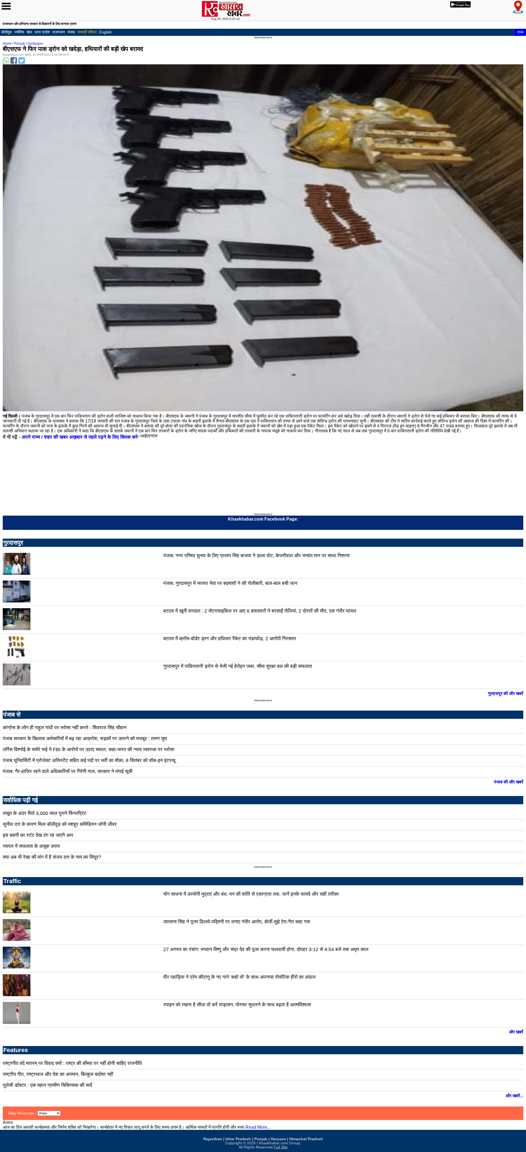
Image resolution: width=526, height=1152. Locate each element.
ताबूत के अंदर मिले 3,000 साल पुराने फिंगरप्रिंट (44, 813)
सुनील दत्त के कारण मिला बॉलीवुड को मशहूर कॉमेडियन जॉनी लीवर (60, 824)
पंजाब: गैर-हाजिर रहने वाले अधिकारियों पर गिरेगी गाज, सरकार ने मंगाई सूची (67, 771)
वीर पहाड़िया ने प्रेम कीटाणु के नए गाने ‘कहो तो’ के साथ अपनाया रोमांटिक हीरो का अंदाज (239, 977)
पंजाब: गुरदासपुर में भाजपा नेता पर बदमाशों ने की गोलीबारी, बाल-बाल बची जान (230, 583)
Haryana (278, 1139)
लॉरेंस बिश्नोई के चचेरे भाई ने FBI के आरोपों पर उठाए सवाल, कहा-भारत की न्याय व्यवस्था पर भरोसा (88, 749)
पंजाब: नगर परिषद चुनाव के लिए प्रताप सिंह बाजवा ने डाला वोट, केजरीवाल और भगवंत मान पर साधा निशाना (256, 555)
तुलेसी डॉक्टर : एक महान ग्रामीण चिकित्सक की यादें (47, 1085)
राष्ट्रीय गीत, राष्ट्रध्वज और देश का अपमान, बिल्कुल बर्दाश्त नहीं (58, 1074)
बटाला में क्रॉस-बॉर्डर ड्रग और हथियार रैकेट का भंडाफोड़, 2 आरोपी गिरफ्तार (229, 638)
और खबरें (516, 1032)
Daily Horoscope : (23, 1113)
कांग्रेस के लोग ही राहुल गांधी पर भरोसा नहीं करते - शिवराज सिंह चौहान (64, 727)
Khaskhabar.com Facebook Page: (263, 519)
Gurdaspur (35, 43)
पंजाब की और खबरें (508, 782)
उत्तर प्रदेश (42, 32)
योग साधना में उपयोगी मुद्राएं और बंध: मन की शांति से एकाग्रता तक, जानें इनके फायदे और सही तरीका (251, 894)
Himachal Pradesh (306, 1139)
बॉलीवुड (6, 32)
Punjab (19, 43)
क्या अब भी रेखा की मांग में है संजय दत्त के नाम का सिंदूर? (52, 857)
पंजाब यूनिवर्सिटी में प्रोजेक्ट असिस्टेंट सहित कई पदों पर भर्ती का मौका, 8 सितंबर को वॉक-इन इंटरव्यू (89, 760)
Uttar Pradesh (238, 1139)
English (105, 32)
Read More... (257, 1127)
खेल (29, 32)
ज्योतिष (19, 32)
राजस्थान (58, 32)
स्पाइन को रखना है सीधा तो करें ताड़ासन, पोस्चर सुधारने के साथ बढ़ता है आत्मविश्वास (237, 1004)
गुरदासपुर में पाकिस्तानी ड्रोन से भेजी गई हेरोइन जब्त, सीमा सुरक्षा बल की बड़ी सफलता (237, 666)
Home (7, 43)
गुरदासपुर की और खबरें (505, 693)
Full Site (281, 1147)
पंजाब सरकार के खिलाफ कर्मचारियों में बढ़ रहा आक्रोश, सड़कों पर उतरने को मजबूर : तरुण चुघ (85, 738)
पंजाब (71, 32)
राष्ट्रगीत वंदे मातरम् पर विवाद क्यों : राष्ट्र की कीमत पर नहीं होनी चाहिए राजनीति (72, 1063)
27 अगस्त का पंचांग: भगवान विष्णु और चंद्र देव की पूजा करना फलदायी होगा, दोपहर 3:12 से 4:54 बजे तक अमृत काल (265, 949)
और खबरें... (514, 1095)
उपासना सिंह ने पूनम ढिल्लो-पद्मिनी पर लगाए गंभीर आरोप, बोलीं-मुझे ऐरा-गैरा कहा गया (236, 921)
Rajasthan (212, 1139)
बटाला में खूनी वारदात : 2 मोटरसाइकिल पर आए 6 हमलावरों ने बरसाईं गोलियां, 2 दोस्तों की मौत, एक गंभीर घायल (259, 611)
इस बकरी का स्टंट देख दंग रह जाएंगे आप (38, 835)
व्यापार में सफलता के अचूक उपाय (31, 846)
